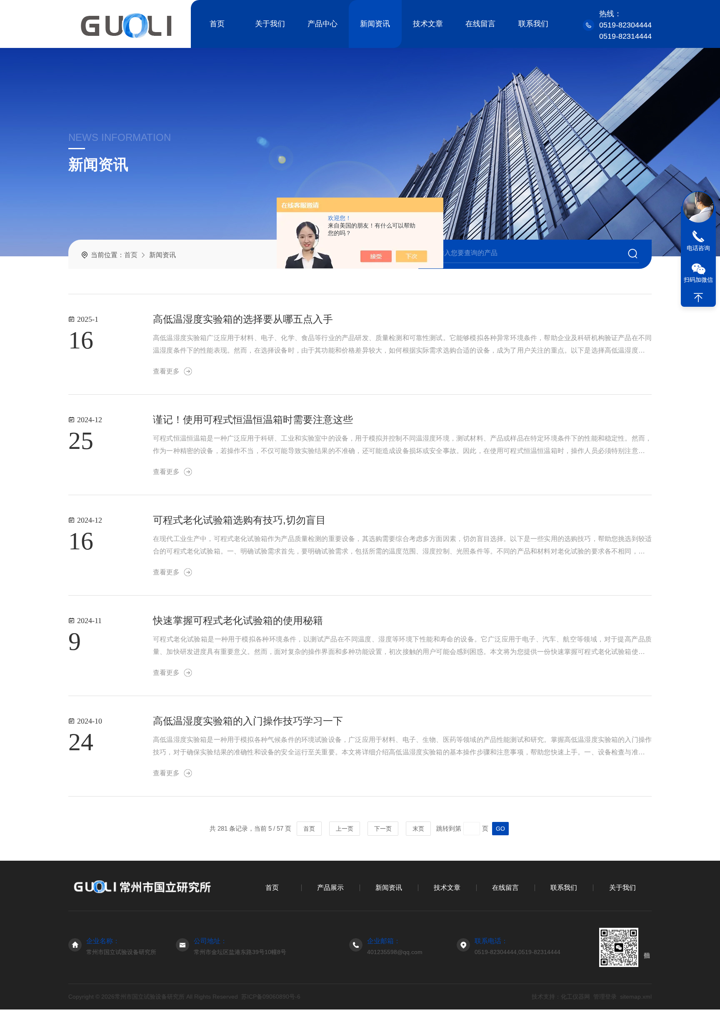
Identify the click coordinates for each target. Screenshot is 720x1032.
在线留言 (480, 24)
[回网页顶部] (698, 297)
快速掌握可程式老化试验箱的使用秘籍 (238, 620)
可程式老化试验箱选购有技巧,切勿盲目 (239, 520)
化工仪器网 (575, 996)
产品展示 (330, 887)
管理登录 (605, 996)
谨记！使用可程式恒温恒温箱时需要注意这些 (253, 419)
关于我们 (270, 24)
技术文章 (428, 24)
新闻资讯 (375, 24)
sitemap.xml (636, 996)
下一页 (383, 828)
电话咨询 (698, 248)
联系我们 (533, 24)
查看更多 (166, 371)
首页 (217, 24)
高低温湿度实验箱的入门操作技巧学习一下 (248, 720)
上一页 (344, 828)
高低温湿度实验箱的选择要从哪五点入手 (243, 319)
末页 (418, 828)
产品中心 (323, 24)
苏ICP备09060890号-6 (270, 996)
